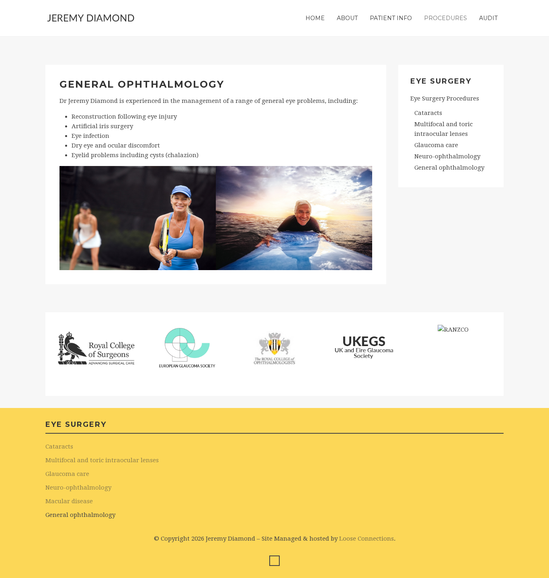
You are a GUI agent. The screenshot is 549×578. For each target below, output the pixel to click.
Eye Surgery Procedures (444, 98)
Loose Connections (366, 538)
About (347, 18)
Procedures (445, 18)
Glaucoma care (436, 145)
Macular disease (69, 501)
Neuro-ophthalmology (447, 156)
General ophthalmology (449, 167)
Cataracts (428, 113)
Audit (488, 18)
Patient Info (391, 18)
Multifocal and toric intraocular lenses (443, 129)
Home (315, 18)
